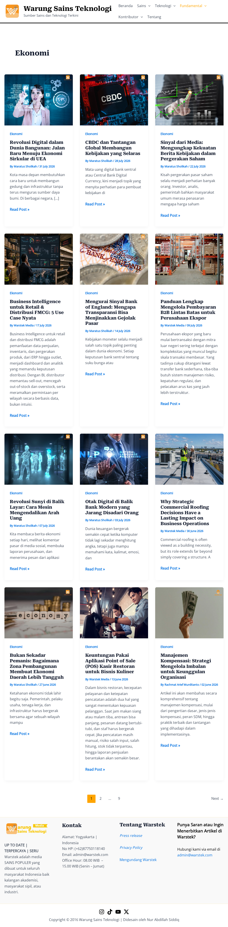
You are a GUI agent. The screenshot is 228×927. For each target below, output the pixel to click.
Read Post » (19, 209)
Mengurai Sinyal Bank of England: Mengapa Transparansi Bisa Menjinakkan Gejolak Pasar (111, 312)
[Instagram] (101, 912)
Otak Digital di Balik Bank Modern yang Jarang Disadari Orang (112, 507)
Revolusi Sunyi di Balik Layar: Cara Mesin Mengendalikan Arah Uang (37, 510)
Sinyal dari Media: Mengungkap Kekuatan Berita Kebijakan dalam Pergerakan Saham (188, 150)
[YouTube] (118, 912)
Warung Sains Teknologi (68, 8)
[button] (148, 5)
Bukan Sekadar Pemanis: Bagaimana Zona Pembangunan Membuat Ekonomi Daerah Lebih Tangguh (37, 666)
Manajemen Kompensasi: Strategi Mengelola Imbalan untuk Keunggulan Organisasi (186, 666)
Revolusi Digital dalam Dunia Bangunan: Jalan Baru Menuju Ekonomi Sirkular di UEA (37, 150)
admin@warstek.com (194, 855)
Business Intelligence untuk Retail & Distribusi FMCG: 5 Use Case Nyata (37, 310)
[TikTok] (110, 912)
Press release (131, 835)
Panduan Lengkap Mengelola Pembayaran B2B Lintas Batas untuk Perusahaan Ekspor (188, 310)
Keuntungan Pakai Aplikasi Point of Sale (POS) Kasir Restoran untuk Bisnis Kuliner (110, 663)
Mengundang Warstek (138, 859)
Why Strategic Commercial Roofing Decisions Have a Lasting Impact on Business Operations (185, 512)
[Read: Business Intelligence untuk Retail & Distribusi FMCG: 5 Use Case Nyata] (38, 258)
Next (217, 798)
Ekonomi (16, 134)
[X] (126, 912)
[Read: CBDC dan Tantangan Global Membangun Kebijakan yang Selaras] (114, 99)
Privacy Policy (131, 847)
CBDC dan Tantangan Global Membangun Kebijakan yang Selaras (112, 148)
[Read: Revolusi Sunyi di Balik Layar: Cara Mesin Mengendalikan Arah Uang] (38, 459)
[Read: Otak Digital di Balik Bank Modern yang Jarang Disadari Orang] (114, 459)
